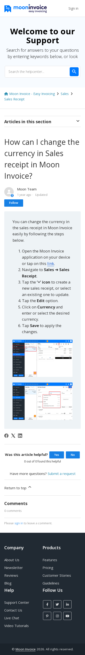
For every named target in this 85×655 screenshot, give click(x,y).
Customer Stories (56, 575)
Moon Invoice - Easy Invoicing (32, 93)
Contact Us (13, 610)
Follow (13, 203)
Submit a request (62, 473)
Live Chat (11, 618)
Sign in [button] (73, 8)
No (73, 455)
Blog (8, 583)
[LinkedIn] (20, 436)
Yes (56, 455)
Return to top (15, 487)
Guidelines (50, 583)
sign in (18, 523)
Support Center (16, 602)
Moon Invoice (26, 649)
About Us (11, 559)
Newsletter (13, 567)
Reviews (11, 575)
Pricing (47, 567)
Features (49, 559)
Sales (65, 93)
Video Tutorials (16, 625)
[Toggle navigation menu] (63, 8)
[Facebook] (6, 436)
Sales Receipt (14, 99)
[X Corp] (13, 436)
